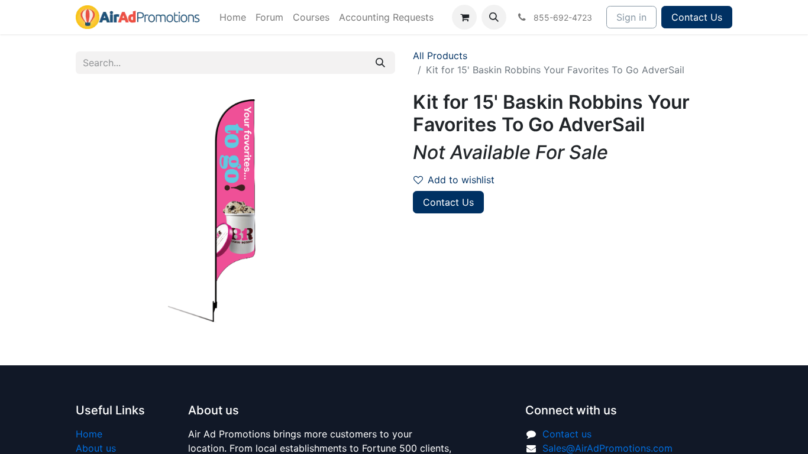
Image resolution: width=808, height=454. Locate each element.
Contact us (567, 434)
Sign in (631, 17)
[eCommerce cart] (464, 17)
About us (96, 448)
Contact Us (696, 17)
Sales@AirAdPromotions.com (607, 448)
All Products (440, 55)
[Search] (380, 62)
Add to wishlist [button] (461, 180)
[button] (493, 17)
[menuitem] (233, 17)
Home (89, 434)
